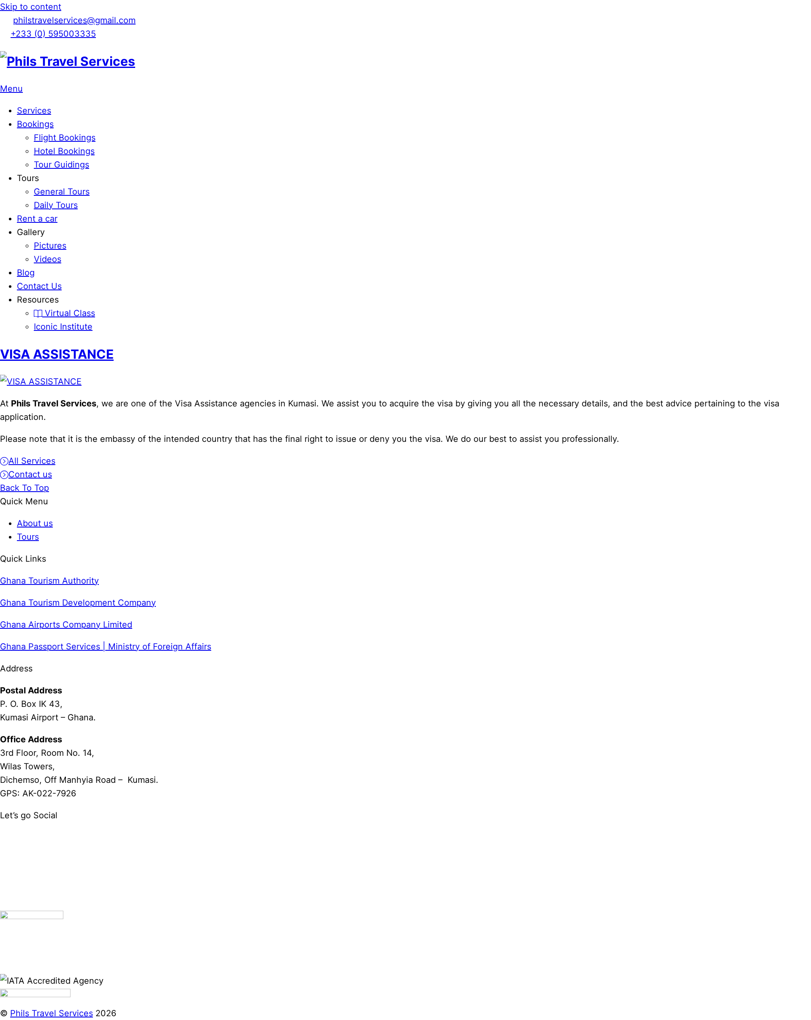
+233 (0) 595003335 (53, 34)
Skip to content (30, 7)
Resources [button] (38, 300)
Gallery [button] (31, 232)
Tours (28, 537)
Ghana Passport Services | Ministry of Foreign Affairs (105, 646)
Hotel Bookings (64, 151)
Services (34, 111)
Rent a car (37, 219)
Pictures (50, 246)
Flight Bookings (64, 138)
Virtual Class (68, 313)
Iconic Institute (63, 327)
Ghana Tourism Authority (49, 581)
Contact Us (39, 286)
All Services (31, 461)
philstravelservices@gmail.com (74, 20)
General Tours (62, 192)
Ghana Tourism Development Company (78, 603)
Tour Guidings (61, 165)
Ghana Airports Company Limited (66, 625)
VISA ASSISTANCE (57, 354)
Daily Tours (56, 205)
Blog (26, 273)
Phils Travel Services (51, 1013)
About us (35, 523)
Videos (47, 259)
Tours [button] (28, 178)
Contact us (30, 474)
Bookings (35, 124)
